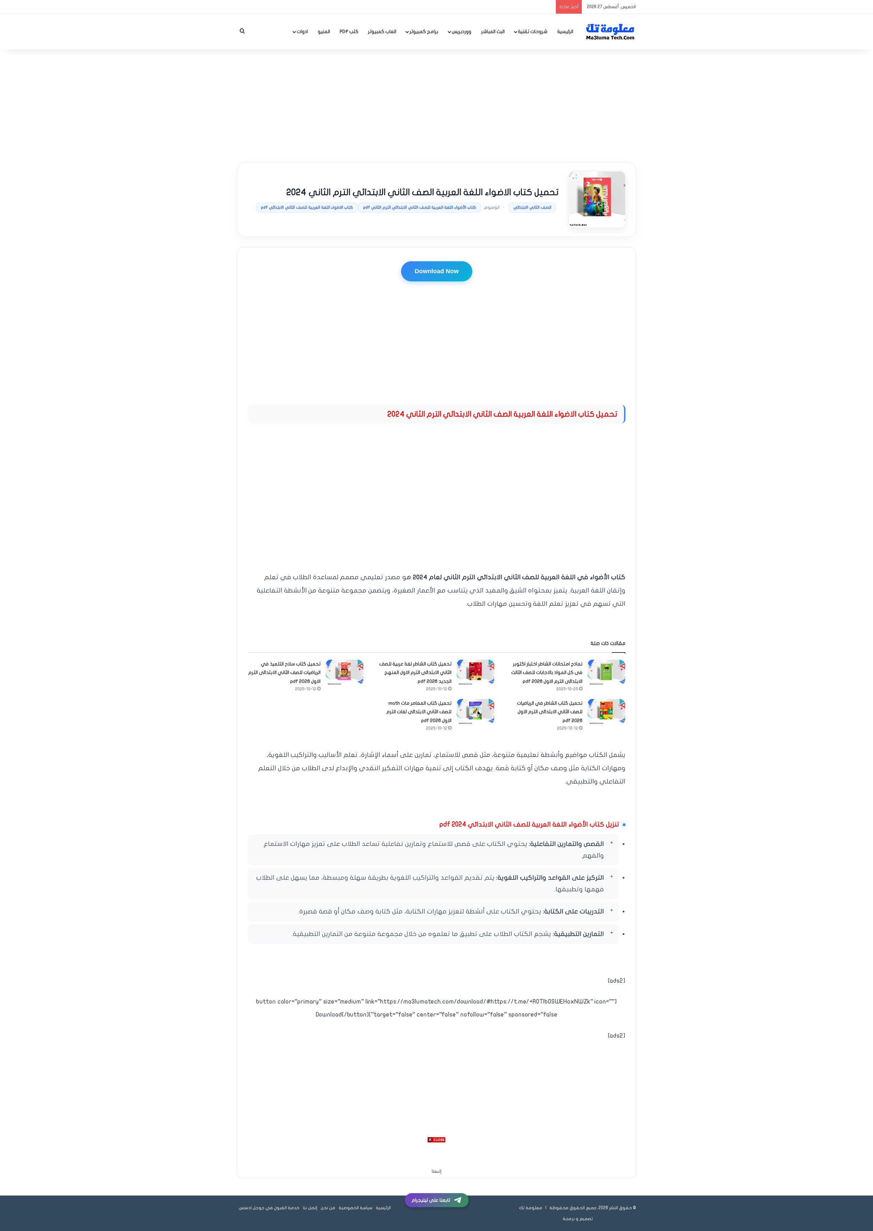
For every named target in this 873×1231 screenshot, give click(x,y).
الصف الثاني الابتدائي (532, 207)
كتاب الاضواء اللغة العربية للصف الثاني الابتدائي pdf (307, 207)
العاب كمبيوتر (382, 31)
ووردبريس (461, 31)
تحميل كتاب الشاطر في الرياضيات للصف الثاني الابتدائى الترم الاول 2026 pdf (549, 712)
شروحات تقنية (532, 31)
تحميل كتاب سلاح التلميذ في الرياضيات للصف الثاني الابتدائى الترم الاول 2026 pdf (284, 672)
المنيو (324, 31)
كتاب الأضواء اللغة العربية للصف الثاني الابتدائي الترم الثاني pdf (419, 207)
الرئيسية (565, 31)
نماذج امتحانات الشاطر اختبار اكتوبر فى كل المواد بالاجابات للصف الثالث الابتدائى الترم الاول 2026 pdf (546, 672)
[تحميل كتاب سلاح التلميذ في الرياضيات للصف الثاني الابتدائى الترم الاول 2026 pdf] (344, 672)
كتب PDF (349, 31)
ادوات (302, 31)
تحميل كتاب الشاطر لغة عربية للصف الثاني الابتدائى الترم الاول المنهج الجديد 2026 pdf (415, 672)
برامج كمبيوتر (424, 31)
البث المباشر (493, 31)
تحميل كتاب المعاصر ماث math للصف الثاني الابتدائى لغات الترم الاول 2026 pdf (419, 712)
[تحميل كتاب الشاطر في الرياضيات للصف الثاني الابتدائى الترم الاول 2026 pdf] (606, 711)
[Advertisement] (436, 104)
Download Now (437, 271)
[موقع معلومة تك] (610, 31)
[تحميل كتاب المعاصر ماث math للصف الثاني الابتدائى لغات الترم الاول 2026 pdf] (475, 711)
